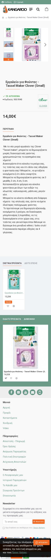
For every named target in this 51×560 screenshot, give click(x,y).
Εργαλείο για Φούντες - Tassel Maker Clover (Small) (25, 371)
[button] (17, 45)
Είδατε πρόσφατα (12, 319)
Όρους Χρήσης (19, 552)
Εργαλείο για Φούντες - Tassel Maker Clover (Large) (14, 293)
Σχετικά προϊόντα (12, 263)
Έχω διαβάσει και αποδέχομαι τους (25, 528)
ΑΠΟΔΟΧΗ (43, 542)
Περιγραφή (8, 129)
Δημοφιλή (29, 319)
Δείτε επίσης (30, 263)
